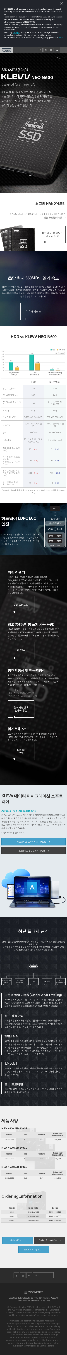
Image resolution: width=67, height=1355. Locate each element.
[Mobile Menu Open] (63, 50)
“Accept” (16, 32)
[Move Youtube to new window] (29, 1277)
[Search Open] (57, 50)
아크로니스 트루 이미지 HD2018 (31, 841)
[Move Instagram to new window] (23, 1277)
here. (61, 37)
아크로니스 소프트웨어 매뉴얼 (31, 850)
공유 (61, 58)
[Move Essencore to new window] (33, 1292)
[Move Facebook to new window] (16, 1277)
